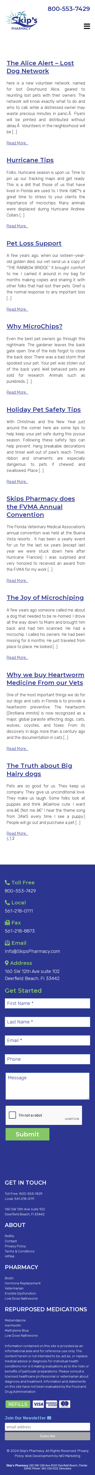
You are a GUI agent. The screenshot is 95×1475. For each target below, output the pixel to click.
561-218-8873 (20, 931)
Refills (9, 1236)
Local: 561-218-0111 (19, 1199)
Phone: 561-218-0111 (45, 1468)
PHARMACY (21, 1267)
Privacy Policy (15, 1246)
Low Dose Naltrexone (21, 1298)
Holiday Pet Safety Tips (44, 409)
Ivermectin (13, 1325)
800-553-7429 (69, 8)
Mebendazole (15, 1320)
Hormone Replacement (23, 1283)
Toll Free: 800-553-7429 (24, 1194)
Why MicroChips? (34, 326)
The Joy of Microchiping (45, 597)
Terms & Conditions (20, 1251)
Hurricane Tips (30, 160)
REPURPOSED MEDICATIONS (46, 1309)
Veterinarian (14, 1288)
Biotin (9, 1278)
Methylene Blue (17, 1330)
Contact (11, 1241)
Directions (65, 1468)
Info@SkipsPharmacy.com (32, 951)
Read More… (17, 143)
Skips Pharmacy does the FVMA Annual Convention (41, 506)
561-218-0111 (19, 911)
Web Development (39, 1456)
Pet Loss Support (34, 243)
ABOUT (15, 1225)
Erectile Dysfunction (20, 1293)
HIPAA (9, 1256)
